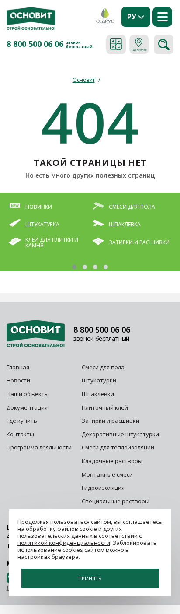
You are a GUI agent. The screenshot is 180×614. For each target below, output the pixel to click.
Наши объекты (28, 394)
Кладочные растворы (112, 461)
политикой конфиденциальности (63, 543)
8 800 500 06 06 (35, 44)
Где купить (22, 421)
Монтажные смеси (107, 474)
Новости (18, 380)
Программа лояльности (39, 447)
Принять (90, 578)
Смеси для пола (103, 367)
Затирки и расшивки (110, 421)
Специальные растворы (115, 501)
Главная (18, 367)
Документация (27, 407)
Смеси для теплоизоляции (118, 447)
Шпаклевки (98, 394)
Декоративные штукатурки (120, 434)
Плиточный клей (105, 407)
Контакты (20, 434)
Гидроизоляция (104, 487)
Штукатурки (99, 380)
